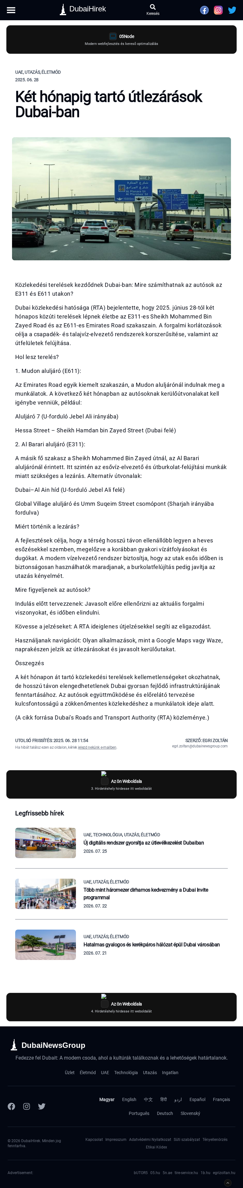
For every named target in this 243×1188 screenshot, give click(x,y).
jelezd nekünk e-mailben (97, 747)
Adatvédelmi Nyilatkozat (150, 1139)
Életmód (88, 1072)
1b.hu (205, 1173)
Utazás (150, 1072)
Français (221, 1099)
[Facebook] (11, 1106)
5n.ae (167, 1173)
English (129, 1099)
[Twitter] (42, 1106)
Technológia (126, 1072)
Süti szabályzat (187, 1139)
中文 (148, 1099)
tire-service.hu (186, 1173)
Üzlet (70, 1072)
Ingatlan (170, 1072)
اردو (178, 1099)
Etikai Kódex (156, 1147)
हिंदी (163, 1099)
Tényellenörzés (214, 1139)
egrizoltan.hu (224, 1173)
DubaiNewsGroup (53, 1045)
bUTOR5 (141, 1173)
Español (197, 1099)
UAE (105, 1072)
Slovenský (190, 1113)
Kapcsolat (94, 1139)
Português (139, 1113)
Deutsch (165, 1113)
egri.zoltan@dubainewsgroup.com (200, 746)
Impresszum (116, 1139)
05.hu (155, 1173)
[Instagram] (26, 1106)
